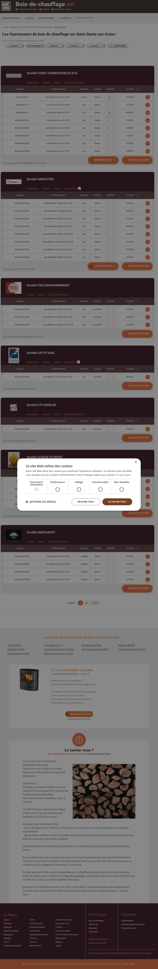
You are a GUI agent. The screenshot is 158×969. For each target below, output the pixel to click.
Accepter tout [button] (117, 501)
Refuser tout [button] (86, 501)
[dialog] (79, 484)
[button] (41, 502)
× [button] (136, 462)
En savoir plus (123, 474)
